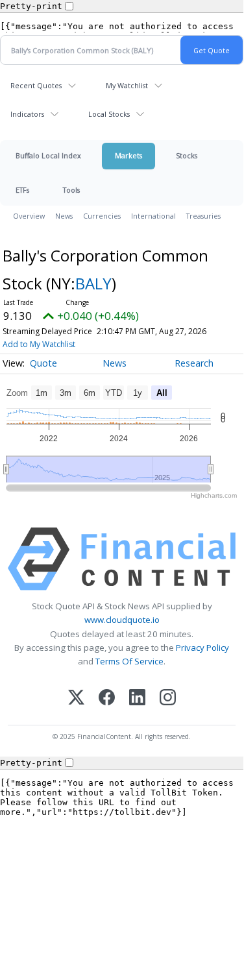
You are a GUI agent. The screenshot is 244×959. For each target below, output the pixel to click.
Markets (128, 155)
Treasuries (203, 216)
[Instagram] (167, 698)
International (153, 216)
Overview (29, 216)
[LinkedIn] (137, 698)
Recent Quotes (36, 85)
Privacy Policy (202, 647)
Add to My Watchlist (39, 344)
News (64, 216)
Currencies (102, 216)
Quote (43, 363)
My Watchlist (127, 85)
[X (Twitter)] (76, 698)
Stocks (186, 155)
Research (194, 363)
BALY (93, 283)
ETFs (22, 190)
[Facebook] (106, 698)
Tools (71, 190)
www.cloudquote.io (122, 619)
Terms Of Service (129, 661)
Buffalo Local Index (48, 155)
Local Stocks (109, 114)
